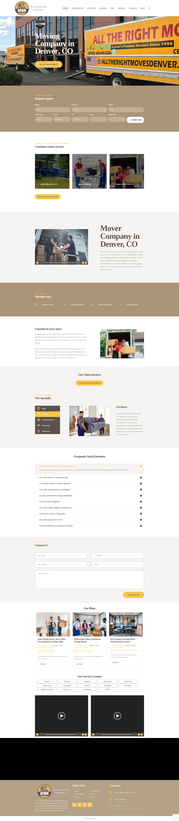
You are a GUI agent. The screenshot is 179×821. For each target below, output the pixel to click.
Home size (112, 114)
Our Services (95, 791)
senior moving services (45, 651)
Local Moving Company (46, 647)
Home (77, 791)
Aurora (47, 681)
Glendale (128, 685)
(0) (39, 653)
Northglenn (87, 689)
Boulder (67, 681)
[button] (61, 247)
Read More (43, 664)
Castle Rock (47, 685)
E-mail (74, 105)
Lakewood (67, 689)
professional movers (81, 647)
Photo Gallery (79, 794)
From (55, 114)
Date (92, 114)
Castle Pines (128, 681)
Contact (93, 797)
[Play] (37, 263)
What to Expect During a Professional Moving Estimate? (87, 640)
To (73, 114)
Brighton (87, 681)
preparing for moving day (131, 650)
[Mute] (83, 734)
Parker (107, 689)
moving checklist (116, 650)
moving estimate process (82, 650)
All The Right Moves (45, 645)
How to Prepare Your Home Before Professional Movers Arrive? (122, 640)
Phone (110, 105)
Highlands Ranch (47, 689)
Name (37, 105)
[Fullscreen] (86, 263)
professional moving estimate (84, 651)
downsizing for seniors (45, 650)
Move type (39, 114)
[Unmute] (83, 263)
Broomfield (108, 681)
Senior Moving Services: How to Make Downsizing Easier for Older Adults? (51, 640)
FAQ (92, 794)
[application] (61, 247)
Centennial (67, 685)
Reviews (77, 797)
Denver (87, 685)
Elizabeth (107, 685)
